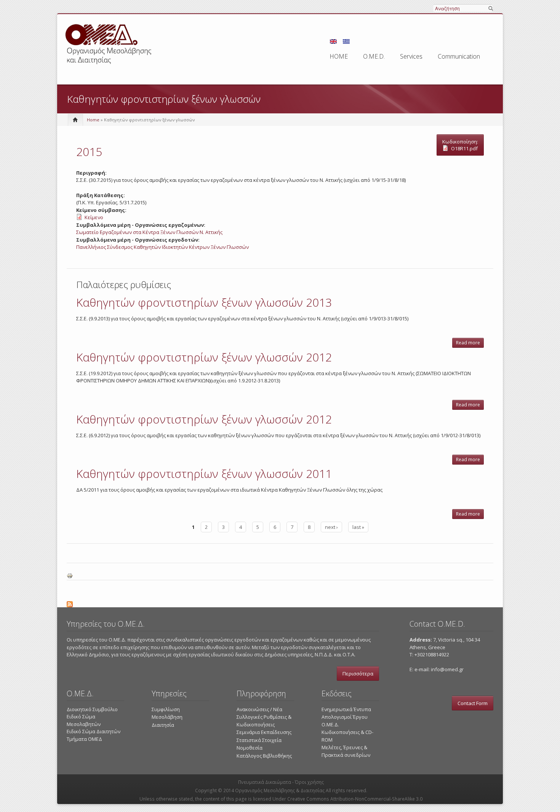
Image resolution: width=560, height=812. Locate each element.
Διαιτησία (163, 724)
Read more (470, 343)
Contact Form (473, 703)
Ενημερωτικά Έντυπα (346, 709)
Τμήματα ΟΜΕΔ (84, 739)
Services (411, 56)
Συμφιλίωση (166, 709)
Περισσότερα (357, 673)
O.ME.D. (374, 56)
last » (358, 527)
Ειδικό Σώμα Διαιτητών (93, 731)
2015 (89, 151)
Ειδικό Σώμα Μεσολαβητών (84, 720)
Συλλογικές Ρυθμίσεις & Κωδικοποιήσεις (264, 720)
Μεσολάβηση (167, 716)
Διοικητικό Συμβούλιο (92, 709)
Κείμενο (94, 217)
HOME (339, 56)
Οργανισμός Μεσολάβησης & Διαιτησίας (280, 790)
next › (331, 527)
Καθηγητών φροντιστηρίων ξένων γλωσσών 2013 (204, 302)
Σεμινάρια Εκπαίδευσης (264, 732)
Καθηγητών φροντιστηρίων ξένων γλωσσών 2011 (204, 473)
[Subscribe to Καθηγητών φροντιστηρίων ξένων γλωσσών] (280, 603)
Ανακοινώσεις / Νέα (259, 709)
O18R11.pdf (464, 148)
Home (93, 120)
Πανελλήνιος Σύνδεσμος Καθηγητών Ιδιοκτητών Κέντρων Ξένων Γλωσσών (162, 247)
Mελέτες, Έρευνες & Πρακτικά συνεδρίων (346, 751)
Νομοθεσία (249, 747)
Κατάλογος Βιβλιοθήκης (264, 755)
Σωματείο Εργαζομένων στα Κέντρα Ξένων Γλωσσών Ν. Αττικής (149, 232)
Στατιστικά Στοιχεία (259, 740)
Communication (459, 56)
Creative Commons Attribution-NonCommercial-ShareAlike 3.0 (354, 799)
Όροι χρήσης (309, 782)
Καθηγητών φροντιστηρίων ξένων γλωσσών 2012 (204, 357)
